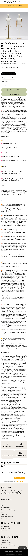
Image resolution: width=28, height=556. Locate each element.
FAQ (3, 466)
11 (20, 38)
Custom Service (5, 540)
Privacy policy (5, 530)
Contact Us (4, 514)
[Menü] (1, 10)
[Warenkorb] (26, 10)
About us (3, 503)
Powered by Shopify (18, 551)
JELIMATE (11, 551)
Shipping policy (5, 507)
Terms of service (5, 528)
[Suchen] (4, 10)
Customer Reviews (6, 519)
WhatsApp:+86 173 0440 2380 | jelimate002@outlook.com (14, 6)
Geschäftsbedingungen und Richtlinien (14, 554)
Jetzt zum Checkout (14, 94)
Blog (2, 505)
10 (19, 38)
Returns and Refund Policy (8, 509)
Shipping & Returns (10, 463)
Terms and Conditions (7, 516)
